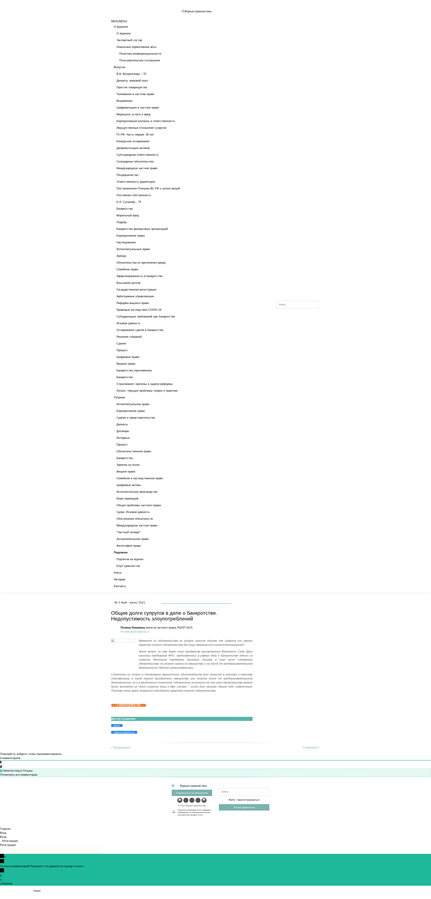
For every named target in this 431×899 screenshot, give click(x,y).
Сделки (121, 343)
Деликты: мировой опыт (132, 80)
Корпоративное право (131, 235)
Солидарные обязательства (135, 161)
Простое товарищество (132, 87)
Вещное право (126, 363)
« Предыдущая (120, 747)
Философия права (129, 545)
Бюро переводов (127, 498)
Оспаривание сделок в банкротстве (140, 330)
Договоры (123, 431)
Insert (37, 890)
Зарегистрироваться (248, 799)
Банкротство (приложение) (134, 370)
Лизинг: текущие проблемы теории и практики (147, 390)
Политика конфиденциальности (140, 53)
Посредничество (127, 175)
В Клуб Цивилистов (244, 807)
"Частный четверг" (129, 532)
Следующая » (311, 747)
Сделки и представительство (136, 417)
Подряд (121, 222)
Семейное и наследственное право (140, 478)
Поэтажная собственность (134, 195)
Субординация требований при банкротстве (146, 316)
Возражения (124, 100)
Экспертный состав (129, 40)
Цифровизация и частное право (138, 107)
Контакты (120, 586)
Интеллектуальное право (133, 404)
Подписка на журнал (130, 559)
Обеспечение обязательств (135, 518)
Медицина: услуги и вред (133, 114)
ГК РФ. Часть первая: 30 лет (135, 134)
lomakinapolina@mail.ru (135, 631)
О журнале (121, 26)
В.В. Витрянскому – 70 (131, 73)
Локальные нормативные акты (136, 47)
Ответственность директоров (136, 181)
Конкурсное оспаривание (133, 141)
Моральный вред (128, 215)
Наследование (126, 242)
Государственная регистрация (136, 289)
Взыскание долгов (128, 282)
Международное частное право (137, 168)
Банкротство (125, 208)
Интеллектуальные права (133, 249)
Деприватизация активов (133, 148)
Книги (117, 572)
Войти (232, 799)
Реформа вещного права (133, 303)
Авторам (119, 579)
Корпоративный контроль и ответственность (146, 121)
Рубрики (119, 397)
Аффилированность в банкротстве (139, 276)
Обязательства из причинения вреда (141, 262)
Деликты (122, 424)
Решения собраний (129, 336)
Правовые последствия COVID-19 (139, 309)
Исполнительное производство (137, 491)
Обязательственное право (134, 451)
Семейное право (127, 269)
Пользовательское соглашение (139, 60)
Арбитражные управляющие (135, 296)
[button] (119, 21)
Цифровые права (128, 357)
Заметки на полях (128, 464)
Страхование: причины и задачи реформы (145, 384)
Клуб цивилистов (128, 566)
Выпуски (119, 67)
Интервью (123, 437)
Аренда (121, 255)
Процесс (122, 350)
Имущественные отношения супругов (141, 127)
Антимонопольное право (133, 539)
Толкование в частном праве (135, 94)
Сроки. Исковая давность (133, 512)
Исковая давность (128, 323)
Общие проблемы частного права (139, 505)
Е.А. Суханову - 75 (129, 202)
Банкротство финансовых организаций (142, 229)
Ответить (7, 883)
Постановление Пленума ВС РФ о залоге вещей (148, 188)
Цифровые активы (129, 485)
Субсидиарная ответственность (138, 154)
